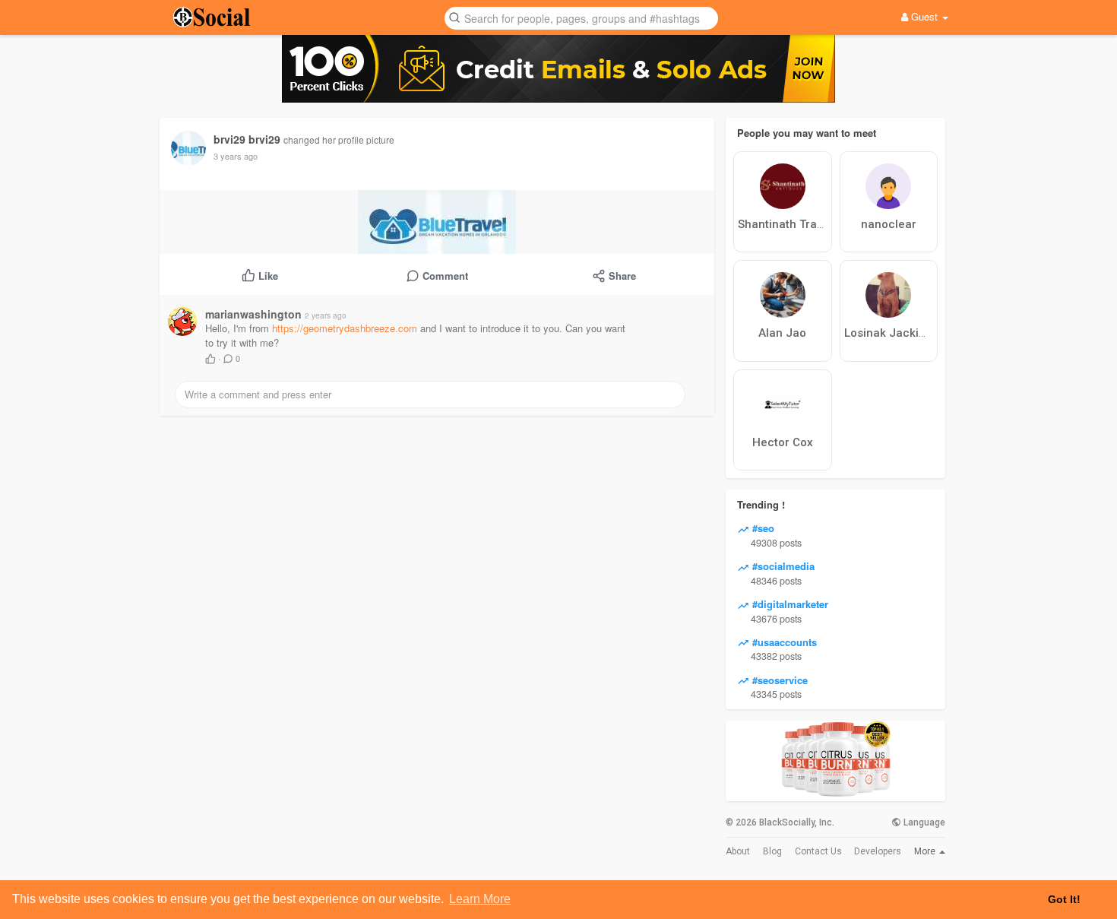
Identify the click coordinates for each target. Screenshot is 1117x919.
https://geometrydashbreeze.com (344, 328)
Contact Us (818, 851)
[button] (581, 17)
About (738, 851)
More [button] (926, 851)
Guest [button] (924, 16)
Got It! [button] (1064, 899)
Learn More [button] (480, 898)
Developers (877, 851)
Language (923, 822)
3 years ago (236, 156)
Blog (772, 851)
